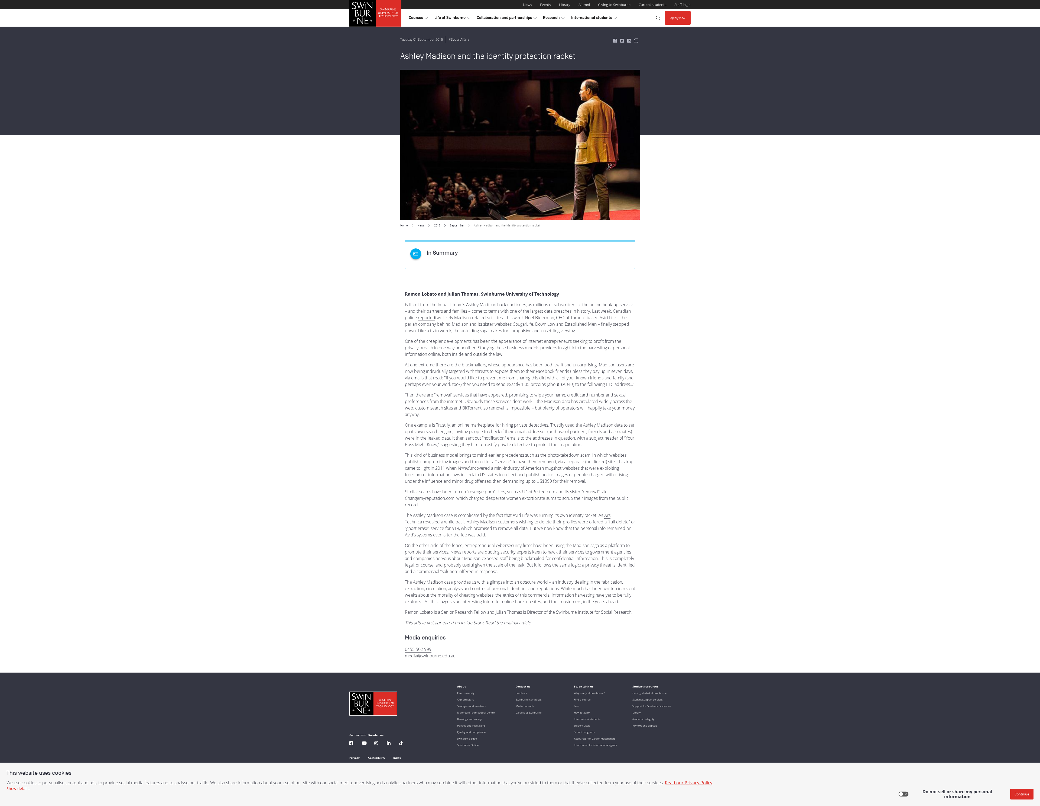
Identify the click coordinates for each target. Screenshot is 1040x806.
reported (426, 318)
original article (517, 623)
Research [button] (553, 19)
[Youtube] (364, 744)
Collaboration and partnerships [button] (507, 19)
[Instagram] (376, 744)
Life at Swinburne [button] (452, 19)
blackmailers (474, 365)
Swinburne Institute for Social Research (593, 612)
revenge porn (481, 492)
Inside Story (472, 623)
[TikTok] (401, 744)
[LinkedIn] (389, 744)
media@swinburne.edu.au (430, 656)
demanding (513, 481)
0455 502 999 (418, 649)
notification (494, 438)
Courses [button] (418, 19)
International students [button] (594, 19)
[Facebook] (351, 744)
